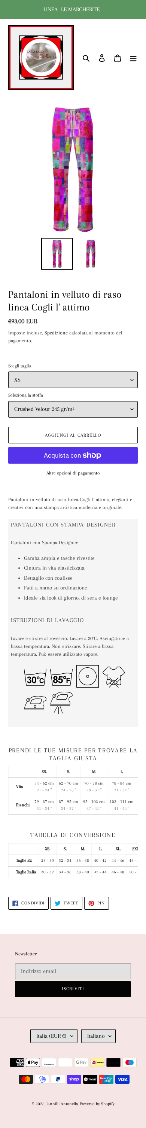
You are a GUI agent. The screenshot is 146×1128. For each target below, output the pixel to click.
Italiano (96, 1036)
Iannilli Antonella (62, 1103)
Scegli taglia (19, 366)
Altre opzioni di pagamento (73, 473)
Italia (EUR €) (51, 1036)
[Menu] (133, 57)
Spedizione (56, 333)
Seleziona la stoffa (25, 395)
